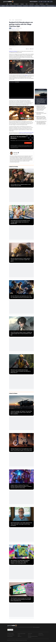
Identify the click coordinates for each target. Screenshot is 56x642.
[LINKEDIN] (18, 152)
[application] (21, 90)
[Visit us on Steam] (36, 1)
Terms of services (21, 145)
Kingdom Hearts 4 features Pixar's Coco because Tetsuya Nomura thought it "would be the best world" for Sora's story (41, 117)
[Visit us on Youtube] (32, 1)
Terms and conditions (10, 633)
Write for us (19, 636)
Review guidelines (10, 636)
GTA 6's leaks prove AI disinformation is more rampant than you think (41, 113)
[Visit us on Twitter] (30, 1)
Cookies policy (40, 633)
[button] (51, 1)
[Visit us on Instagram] (35, 1)
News (10, 28)
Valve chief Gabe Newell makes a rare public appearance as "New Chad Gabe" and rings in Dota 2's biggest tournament (41, 122)
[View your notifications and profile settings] (48, 1)
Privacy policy (30, 633)
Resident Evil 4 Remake (13, 51)
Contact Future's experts (21, 633)
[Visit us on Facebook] (34, 1)
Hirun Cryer (13, 28)
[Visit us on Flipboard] (31, 1)
